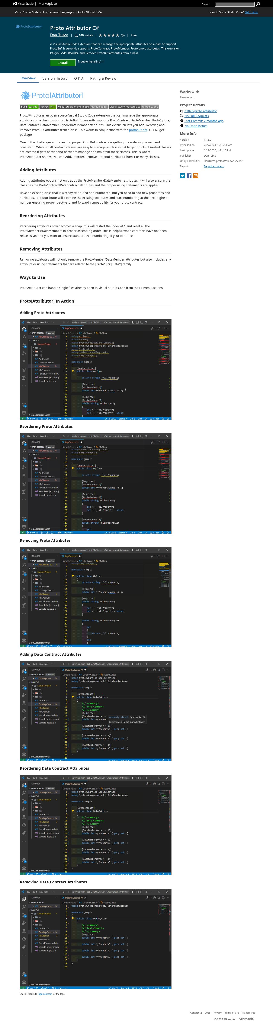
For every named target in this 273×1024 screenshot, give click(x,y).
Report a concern (214, 166)
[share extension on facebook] (189, 177)
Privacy (217, 1012)
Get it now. (251, 12)
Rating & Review (103, 78)
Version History (54, 78)
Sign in (205, 4)
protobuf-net (138, 130)
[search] (258, 4)
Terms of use (232, 1012)
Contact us (196, 1012)
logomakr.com (45, 993)
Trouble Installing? (90, 61)
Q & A (78, 78)
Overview (28, 78)
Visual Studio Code (26, 12)
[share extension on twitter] (183, 177)
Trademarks (248, 1012)
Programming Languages (58, 12)
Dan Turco (59, 34)
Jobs (207, 1012)
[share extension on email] (196, 177)
